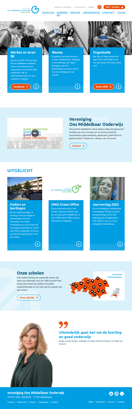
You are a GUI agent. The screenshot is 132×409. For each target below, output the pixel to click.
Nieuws (75, 12)
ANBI (90, 402)
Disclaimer (100, 402)
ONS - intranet (112, 7)
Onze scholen (27, 297)
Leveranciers (80, 7)
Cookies (121, 402)
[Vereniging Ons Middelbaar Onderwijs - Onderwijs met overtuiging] (24, 10)
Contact (108, 12)
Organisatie (91, 12)
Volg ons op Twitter (122, 394)
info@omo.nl (46, 397)
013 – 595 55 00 (23, 397)
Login (121, 12)
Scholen (48, 12)
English (91, 7)
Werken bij (62, 14)
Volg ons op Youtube (111, 394)
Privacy (111, 402)
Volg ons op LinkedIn (116, 394)
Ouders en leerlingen (63, 7)
